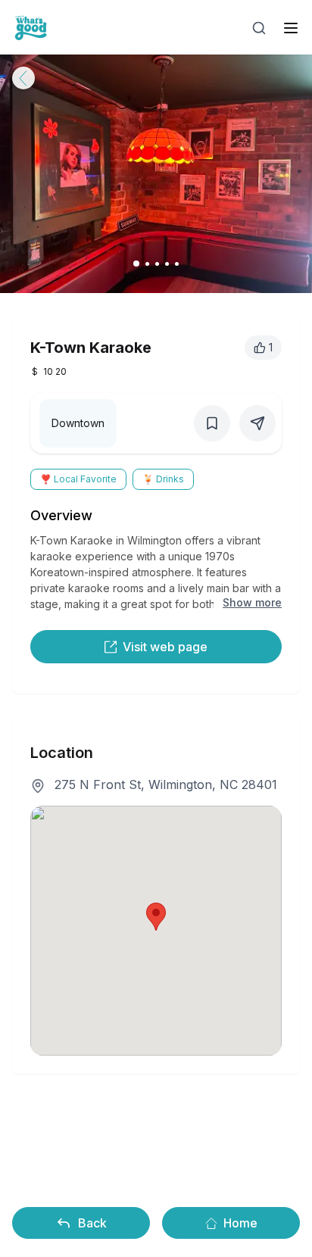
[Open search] (259, 28)
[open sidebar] (291, 28)
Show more (252, 602)
